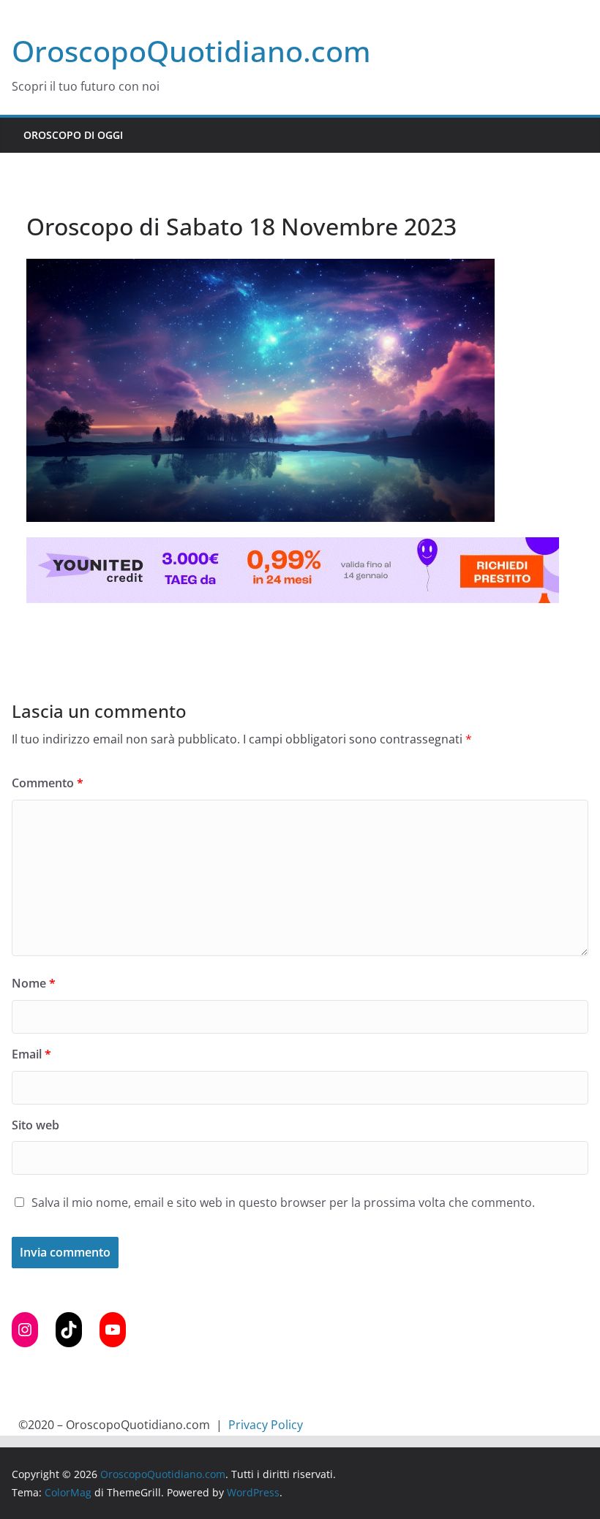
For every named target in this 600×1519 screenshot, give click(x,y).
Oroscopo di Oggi (73, 135)
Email (31, 1054)
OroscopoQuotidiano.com (191, 51)
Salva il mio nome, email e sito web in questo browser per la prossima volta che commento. (283, 1202)
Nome (34, 983)
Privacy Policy (265, 1425)
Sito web (35, 1125)
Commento (47, 783)
